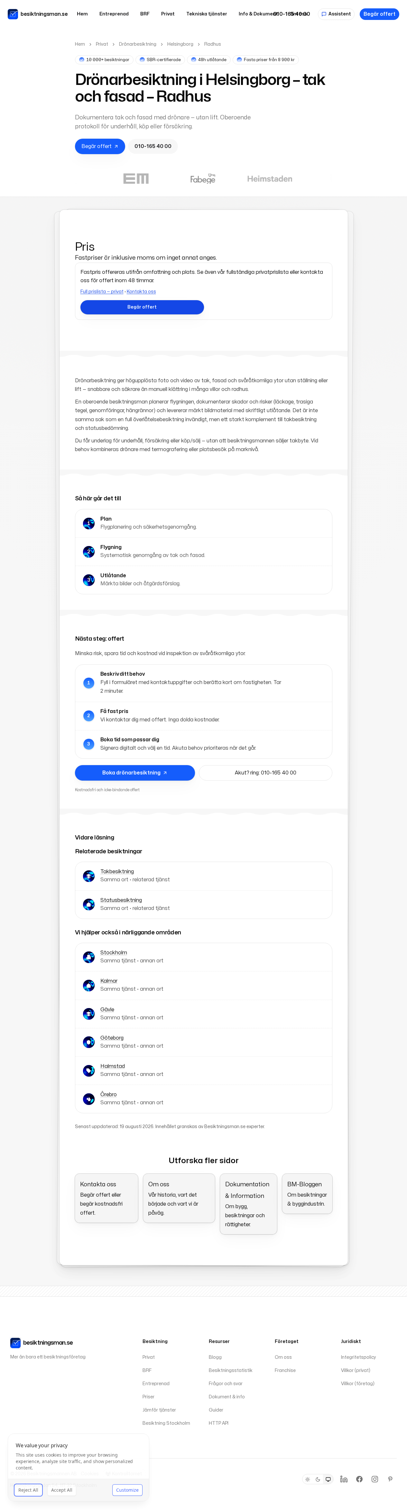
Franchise (285, 1370)
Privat (168, 14)
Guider (216, 1410)
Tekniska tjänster (206, 14)
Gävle (107, 1009)
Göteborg (112, 1038)
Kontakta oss (141, 292)
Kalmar (108, 981)
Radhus (212, 44)
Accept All (61, 1491)
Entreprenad (114, 14)
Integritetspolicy (358, 1357)
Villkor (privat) (355, 1370)
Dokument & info (227, 1397)
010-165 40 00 (291, 14)
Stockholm (113, 952)
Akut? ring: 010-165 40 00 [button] (265, 772)
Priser (148, 1397)
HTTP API (218, 1423)
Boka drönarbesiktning (131, 772)
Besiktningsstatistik (231, 1370)
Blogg (215, 1357)
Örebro (108, 1094)
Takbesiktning (117, 871)
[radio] (307, 1479)
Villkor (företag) (358, 1384)
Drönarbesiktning (137, 44)
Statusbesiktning (121, 900)
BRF (145, 14)
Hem (82, 14)
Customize (127, 1491)
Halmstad (112, 1066)
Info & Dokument (258, 14)
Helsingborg (180, 44)
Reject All (28, 1491)
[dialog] (78, 1468)
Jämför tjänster (159, 1410)
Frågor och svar (226, 1384)
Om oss (283, 1357)
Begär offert (379, 14)
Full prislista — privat (102, 292)
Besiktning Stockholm (166, 1423)
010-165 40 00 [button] (152, 146)
